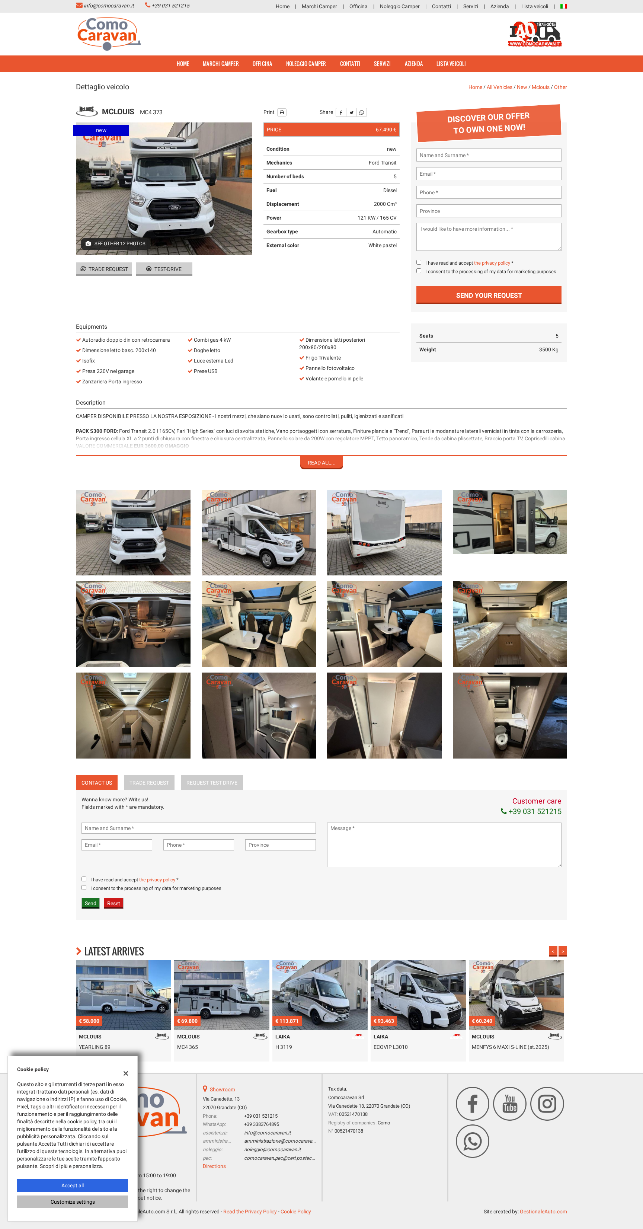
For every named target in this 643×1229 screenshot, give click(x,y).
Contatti (441, 6)
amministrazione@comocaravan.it (281, 1141)
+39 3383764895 (261, 1124)
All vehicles (499, 87)
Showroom (222, 1089)
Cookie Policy (296, 1211)
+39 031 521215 (170, 6)
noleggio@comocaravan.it (272, 1149)
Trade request (107, 269)
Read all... (322, 463)
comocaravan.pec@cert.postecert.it (282, 1158)
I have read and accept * (469, 263)
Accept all (72, 1185)
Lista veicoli (534, 6)
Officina (358, 6)
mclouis (541, 87)
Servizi (470, 6)
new (522, 87)
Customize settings (73, 1202)
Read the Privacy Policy (250, 1211)
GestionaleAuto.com (543, 1211)
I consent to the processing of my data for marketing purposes (490, 271)
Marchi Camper (319, 6)
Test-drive (167, 269)
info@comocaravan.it (109, 6)
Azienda (499, 6)
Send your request (489, 295)
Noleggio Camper (400, 6)
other (560, 87)
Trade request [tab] (149, 783)
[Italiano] (563, 6)
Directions (214, 1166)
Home (282, 6)
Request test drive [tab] (211, 783)
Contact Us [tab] (96, 783)
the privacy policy (492, 263)
